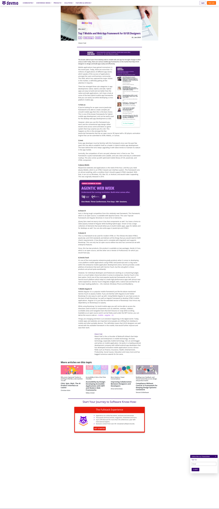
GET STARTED (99, 428)
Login (203, 3)
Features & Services (83, 3)
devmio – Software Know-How (11, 3)
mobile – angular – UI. (106, 315)
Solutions (68, 3)
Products (57, 3)
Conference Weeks (43, 3)
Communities (28, 3)
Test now (211, 3)
